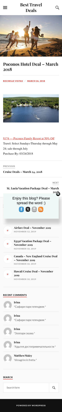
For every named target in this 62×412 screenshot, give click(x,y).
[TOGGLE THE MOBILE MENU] (5, 7)
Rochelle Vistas (13, 81)
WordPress (39, 405)
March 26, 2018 (36, 81)
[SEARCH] (54, 388)
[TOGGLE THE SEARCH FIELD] (57, 7)
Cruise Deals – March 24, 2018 (22, 172)
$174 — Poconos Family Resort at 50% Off (28, 138)
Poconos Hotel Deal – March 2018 (30, 66)
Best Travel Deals (31, 7)
